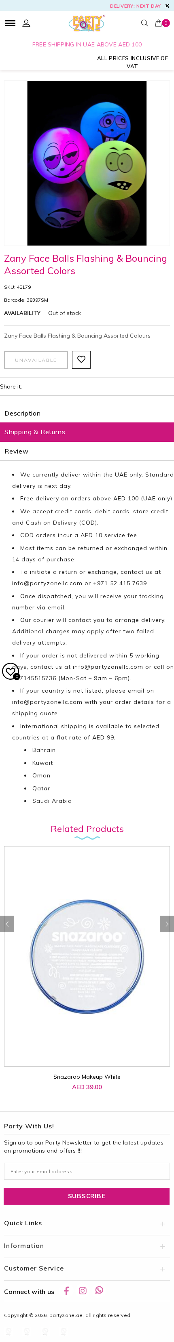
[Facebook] (66, 1290)
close (167, 6)
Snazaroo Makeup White (87, 1076)
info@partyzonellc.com (47, 583)
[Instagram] (82, 1290)
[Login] (26, 23)
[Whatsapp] (99, 1290)
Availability (22, 313)
